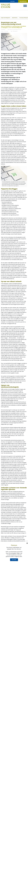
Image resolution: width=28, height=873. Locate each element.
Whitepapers (15, 31)
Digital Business (14, 17)
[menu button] (25, 6)
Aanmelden (14, 560)
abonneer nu (23, 1)
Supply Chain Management (5, 17)
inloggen (12, 1)
